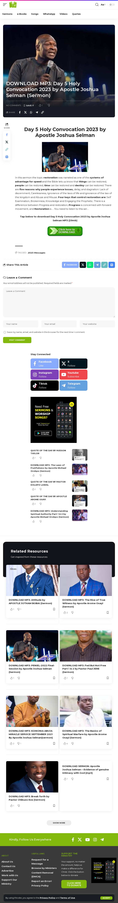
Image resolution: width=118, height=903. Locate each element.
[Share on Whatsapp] (31, 112)
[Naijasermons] (13, 4)
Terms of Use (67, 898)
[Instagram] (45, 375)
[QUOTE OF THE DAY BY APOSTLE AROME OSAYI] (79, 500)
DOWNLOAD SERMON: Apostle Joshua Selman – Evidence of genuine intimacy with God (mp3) (85, 769)
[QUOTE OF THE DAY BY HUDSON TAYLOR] (79, 455)
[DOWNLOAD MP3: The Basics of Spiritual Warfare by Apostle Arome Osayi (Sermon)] (86, 711)
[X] (73, 363)
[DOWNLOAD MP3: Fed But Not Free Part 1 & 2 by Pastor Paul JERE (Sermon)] (86, 645)
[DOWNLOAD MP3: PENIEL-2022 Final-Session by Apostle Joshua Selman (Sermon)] (32, 645)
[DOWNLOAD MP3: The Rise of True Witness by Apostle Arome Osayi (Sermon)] (86, 580)
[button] (106, 898)
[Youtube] (73, 375)
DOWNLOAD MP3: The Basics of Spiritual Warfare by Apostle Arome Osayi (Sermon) (84, 734)
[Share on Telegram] (36, 112)
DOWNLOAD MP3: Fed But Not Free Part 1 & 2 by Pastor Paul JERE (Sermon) (84, 669)
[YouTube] (87, 839)
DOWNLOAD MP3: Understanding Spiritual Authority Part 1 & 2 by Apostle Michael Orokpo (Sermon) (50, 514)
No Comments (13, 105)
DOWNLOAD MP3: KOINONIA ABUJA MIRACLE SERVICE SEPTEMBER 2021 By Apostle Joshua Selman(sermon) (31, 734)
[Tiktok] (45, 385)
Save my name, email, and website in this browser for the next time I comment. (46, 332)
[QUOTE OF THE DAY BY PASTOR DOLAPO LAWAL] (79, 486)
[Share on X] (25, 112)
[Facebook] (45, 363)
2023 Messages (36, 252)
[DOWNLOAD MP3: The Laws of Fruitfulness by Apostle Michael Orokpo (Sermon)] (79, 469)
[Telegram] (73, 385)
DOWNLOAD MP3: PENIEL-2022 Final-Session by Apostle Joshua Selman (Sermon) (32, 669)
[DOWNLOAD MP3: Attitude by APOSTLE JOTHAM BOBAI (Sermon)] (32, 580)
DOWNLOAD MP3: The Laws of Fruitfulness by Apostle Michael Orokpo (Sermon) (48, 468)
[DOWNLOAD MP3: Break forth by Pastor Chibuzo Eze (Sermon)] (32, 776)
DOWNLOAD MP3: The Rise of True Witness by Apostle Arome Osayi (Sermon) (83, 603)
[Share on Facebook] (19, 112)
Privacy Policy (47, 898)
